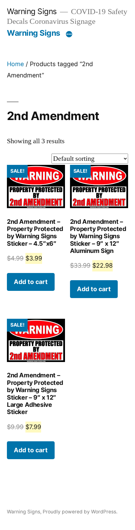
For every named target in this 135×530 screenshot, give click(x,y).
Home (15, 64)
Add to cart (31, 282)
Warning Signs (32, 11)
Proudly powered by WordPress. (80, 512)
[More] (69, 34)
